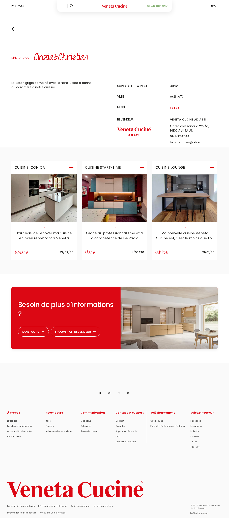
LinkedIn (194, 431)
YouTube (194, 446)
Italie (48, 420)
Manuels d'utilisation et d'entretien (168, 426)
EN (109, 392)
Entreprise (12, 420)
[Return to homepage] (75, 489)
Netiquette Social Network (53, 512)
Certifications (14, 436)
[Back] (17, 29)
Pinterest (194, 436)
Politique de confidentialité (21, 506)
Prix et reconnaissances (19, 426)
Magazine (86, 420)
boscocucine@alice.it (186, 142)
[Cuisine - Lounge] (184, 198)
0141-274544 (179, 136)
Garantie (120, 426)
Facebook (195, 420)
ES (128, 392)
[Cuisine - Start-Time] (114, 198)
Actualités (86, 426)
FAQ (117, 436)
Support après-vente (126, 431)
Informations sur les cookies (21, 512)
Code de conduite (79, 506)
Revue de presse (89, 431)
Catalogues (156, 420)
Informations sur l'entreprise (52, 506)
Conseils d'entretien (126, 441)
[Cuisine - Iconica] (43, 198)
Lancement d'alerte (103, 506)
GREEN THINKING (157, 6)
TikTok (193, 441)
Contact (120, 420)
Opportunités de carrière (19, 431)
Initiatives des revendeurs (59, 431)
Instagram (196, 426)
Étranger (50, 426)
